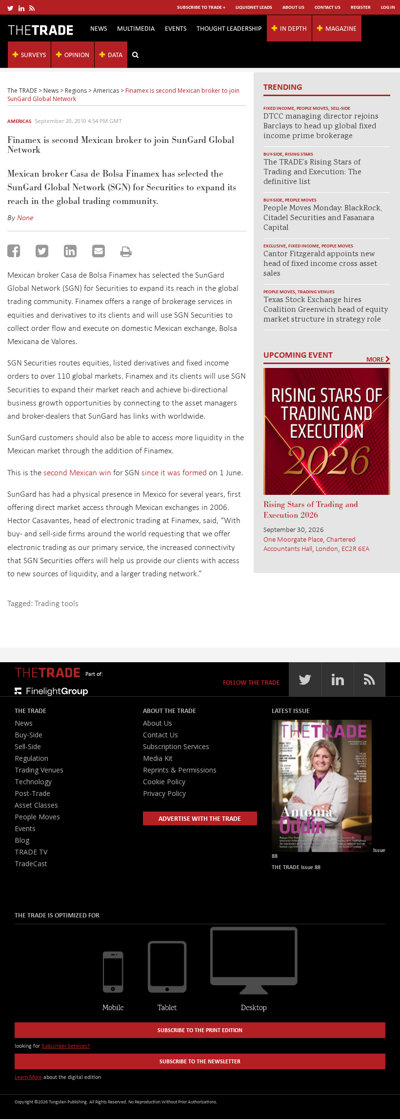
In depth (293, 28)
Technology (33, 781)
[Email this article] (98, 251)
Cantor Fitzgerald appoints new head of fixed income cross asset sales (320, 264)
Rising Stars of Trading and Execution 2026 (310, 510)
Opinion (76, 54)
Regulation (31, 758)
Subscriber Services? (65, 1045)
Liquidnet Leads (254, 7)
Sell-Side (340, 108)
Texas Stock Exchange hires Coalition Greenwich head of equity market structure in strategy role (325, 310)
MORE (375, 359)
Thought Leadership (229, 28)
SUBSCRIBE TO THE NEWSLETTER (200, 1061)
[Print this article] (126, 252)
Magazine (341, 28)
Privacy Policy (164, 793)
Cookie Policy (164, 781)
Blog (22, 840)
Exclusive (274, 246)
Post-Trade (32, 793)
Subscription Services (176, 746)
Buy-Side (272, 154)
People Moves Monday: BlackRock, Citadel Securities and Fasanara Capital (322, 218)
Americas (19, 121)
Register (361, 7)
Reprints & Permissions (180, 769)
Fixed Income (278, 108)
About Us (293, 7)
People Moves (312, 108)
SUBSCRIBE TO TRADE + (201, 7)
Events (175, 28)
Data (115, 54)
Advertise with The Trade (200, 818)
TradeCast (31, 863)
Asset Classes (36, 805)
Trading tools (57, 603)
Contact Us (327, 7)
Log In (388, 7)
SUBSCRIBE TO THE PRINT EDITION (200, 1030)
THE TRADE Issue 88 (296, 867)
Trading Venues (316, 291)
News (98, 28)
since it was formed (175, 472)
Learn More (28, 1076)
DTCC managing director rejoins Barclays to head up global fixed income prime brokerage (321, 126)
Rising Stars (299, 154)
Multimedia (136, 28)
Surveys (33, 54)
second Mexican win (78, 472)
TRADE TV (31, 851)
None (25, 217)
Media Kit (158, 758)
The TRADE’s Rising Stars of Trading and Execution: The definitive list (312, 172)
